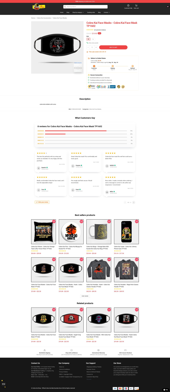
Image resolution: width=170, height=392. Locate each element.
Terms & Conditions (64, 369)
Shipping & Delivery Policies (94, 367)
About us (61, 367)
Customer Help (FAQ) (92, 376)
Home (33, 18)
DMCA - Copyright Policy (65, 374)
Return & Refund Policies (93, 372)
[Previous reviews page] (125, 202)
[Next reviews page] (133, 202)
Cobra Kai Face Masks (60, 18)
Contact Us (90, 374)
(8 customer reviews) (100, 30)
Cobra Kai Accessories (44, 18)
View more (85, 296)
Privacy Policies (63, 372)
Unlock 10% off (3, 384)
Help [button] (167, 389)
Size (87, 36)
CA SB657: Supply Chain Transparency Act (70, 376)
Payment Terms (91, 369)
